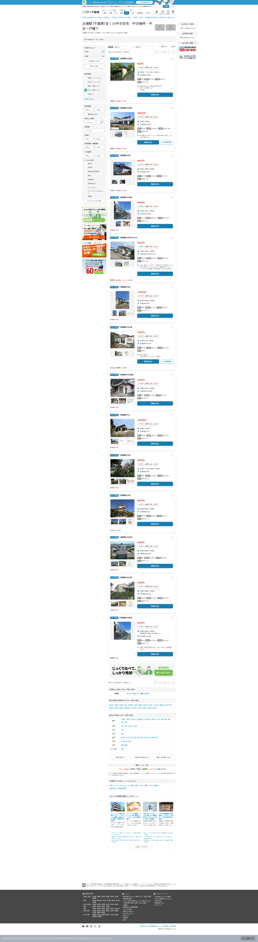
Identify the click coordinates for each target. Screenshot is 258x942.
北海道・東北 (87, 896)
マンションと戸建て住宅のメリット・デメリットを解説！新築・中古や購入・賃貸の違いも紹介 (118, 817)
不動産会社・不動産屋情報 (117, 788)
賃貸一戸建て (147, 896)
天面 (122, 722)
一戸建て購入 (126, 902)
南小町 (125, 741)
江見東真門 (139, 719)
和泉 (165, 719)
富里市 (154, 708)
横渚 (122, 745)
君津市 (111, 708)
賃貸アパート (139, 896)
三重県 (107, 906)
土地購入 (125, 905)
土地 (150, 785)
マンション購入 (127, 900)
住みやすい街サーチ (128, 911)
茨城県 (113, 900)
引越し (125, 919)
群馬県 (94, 902)
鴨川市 (111, 705)
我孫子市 (162, 705)
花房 (156, 737)
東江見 (146, 737)
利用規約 (166, 926)
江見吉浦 (132, 719)
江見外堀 (147, 719)
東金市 (121, 705)
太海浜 (123, 737)
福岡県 (94, 914)
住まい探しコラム (128, 913)
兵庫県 (99, 908)
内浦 (162, 719)
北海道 (94, 896)
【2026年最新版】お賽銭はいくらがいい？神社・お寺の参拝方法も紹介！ (166, 816)
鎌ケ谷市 (169, 705)
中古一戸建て (143, 902)
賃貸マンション (130, 896)
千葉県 (109, 900)
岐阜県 (99, 906)
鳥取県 (103, 910)
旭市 (125, 705)
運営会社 (143, 926)
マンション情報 (127, 909)
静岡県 (103, 906)
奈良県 (112, 908)
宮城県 (107, 896)
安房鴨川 (147, 693)
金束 (126, 726)
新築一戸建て (135, 785)
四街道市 (127, 708)
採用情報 (173, 926)
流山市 (150, 705)
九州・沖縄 (86, 914)
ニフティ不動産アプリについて (162, 898)
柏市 (136, 705)
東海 (84, 906)
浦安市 (121, 708)
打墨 (158, 719)
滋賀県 (107, 908)
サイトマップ (158, 905)
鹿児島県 (95, 916)
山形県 (116, 896)
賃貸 (124, 896)
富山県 (107, 904)
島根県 (107, 910)
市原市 (145, 705)
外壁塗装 (125, 917)
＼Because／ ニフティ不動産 (162, 896)
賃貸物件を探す (89, 99)
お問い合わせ (158, 900)
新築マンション (114, 785)
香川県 (94, 912)
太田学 (123, 719)
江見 (138, 693)
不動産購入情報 (127, 898)
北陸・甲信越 (87, 904)
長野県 (103, 904)
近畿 (84, 908)
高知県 (103, 912)
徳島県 (116, 910)
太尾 (131, 737)
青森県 (99, 896)
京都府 (103, 908)
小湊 (122, 726)
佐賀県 (99, 914)
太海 (127, 737)
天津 (126, 722)
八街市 (139, 708)
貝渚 (135, 726)
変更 (103, 51)
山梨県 (99, 904)
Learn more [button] (107, 938)
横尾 (126, 745)
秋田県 (112, 896)
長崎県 (103, 914)
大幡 (127, 719)
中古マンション (125, 785)
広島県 (94, 910)
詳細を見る (155, 95)
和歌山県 (117, 908)
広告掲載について (159, 902)
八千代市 (156, 705)
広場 (134, 737)
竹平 (122, 730)
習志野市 (131, 705)
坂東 (152, 737)
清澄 (129, 726)
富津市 (116, 708)
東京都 (94, 900)
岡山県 (99, 910)
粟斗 (169, 719)
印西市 (144, 708)
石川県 (112, 904)
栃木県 (118, 900)
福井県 (116, 904)
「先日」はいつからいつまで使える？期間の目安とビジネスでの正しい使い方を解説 (150, 816)
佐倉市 (116, 705)
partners (41, 938)
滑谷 (122, 733)
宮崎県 (116, 914)
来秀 (122, 749)
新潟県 (94, 904)
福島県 (94, 898)
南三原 (129, 693)
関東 (84, 900)
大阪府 (94, 908)
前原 (129, 741)
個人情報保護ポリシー (155, 926)
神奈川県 (99, 900)
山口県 (112, 910)
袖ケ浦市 (134, 708)
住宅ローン (126, 915)
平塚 (138, 737)
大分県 (112, 914)
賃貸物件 (156, 785)
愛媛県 (99, 912)
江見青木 (153, 719)
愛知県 (94, 906)
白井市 (149, 708)
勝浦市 (140, 705)
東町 (142, 737)
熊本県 (107, 914)
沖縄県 (100, 916)
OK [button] (248, 938)
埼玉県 (104, 900)
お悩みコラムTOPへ (141, 847)
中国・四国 (86, 910)
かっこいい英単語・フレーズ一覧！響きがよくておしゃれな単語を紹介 (134, 816)
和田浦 (134, 693)
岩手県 (103, 896)
